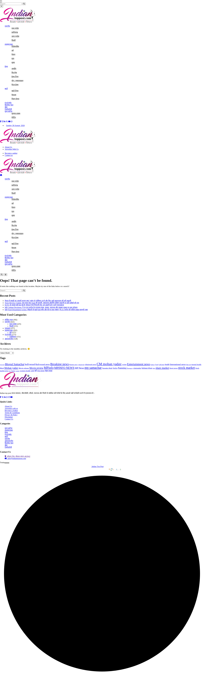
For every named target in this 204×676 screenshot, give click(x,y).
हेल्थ (6, 66)
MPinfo (49, 367)
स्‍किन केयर (15, 99)
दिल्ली (14, 40)
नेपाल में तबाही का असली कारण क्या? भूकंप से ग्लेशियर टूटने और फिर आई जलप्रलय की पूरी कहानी (38, 301)
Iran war (188, 364)
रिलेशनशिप (15, 46)
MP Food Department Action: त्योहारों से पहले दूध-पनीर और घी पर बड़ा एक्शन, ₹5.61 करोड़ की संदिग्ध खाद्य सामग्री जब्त (46, 310)
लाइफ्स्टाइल (9, 44)
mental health (196, 364)
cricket (124, 364)
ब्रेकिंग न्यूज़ (9, 320)
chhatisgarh (81, 364)
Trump (13, 371)
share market (162, 367)
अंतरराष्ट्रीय (9, 339)
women (17, 371)
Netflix (115, 368)
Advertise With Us (12, 149)
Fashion (152, 364)
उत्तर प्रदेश (15, 36)
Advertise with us (11, 408)
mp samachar (93, 367)
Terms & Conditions (12, 413)
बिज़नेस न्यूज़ (9, 105)
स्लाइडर (7, 328)
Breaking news (59, 364)
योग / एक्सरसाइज (17, 81)
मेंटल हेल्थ (15, 85)
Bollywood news (42, 364)
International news (178, 364)
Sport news (174, 368)
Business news (73, 364)
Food (156, 364)
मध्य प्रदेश (15, 28)
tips (10, 371)
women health (25, 371)
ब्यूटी (6, 89)
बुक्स (13, 62)
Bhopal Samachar (14, 364)
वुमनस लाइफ (16, 113)
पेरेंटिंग (14, 117)
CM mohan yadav (109, 364)
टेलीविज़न (12, 337)
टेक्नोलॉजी (8, 109)
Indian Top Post (97, 466)
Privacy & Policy (11, 415)
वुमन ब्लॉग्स (8, 111)
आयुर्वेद (14, 69)
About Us (8, 147)
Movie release (24, 368)
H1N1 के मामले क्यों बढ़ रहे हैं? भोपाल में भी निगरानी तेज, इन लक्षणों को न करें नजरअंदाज (34, 305)
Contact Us (9, 419)
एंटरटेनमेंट (8, 103)
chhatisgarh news (90, 364)
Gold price (161, 364)
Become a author (11, 153)
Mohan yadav (11, 368)
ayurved (2, 364)
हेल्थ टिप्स (15, 77)
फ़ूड (13, 58)
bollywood (30, 364)
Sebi (154, 368)
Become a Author (11, 411)
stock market (186, 367)
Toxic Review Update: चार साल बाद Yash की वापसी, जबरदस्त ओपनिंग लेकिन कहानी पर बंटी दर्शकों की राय (42, 303)
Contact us (9, 155)
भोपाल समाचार (41, 371)
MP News (79, 368)
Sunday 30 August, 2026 (15, 125)
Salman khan (147, 368)
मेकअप (14, 95)
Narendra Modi (107, 368)
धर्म (13, 50)
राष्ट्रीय (7, 26)
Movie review (36, 367)
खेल (6, 107)
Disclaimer (9, 417)
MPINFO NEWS (64, 367)
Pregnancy (130, 368)
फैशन (13, 54)
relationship (137, 368)
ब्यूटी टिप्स (15, 91)
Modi (2, 368)
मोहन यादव (48, 371)
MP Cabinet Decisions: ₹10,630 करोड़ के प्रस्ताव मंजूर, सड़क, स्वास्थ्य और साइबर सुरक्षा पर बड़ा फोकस (41, 307)
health (167, 364)
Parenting (122, 368)
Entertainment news (138, 364)
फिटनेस (14, 73)
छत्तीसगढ (15, 32)
